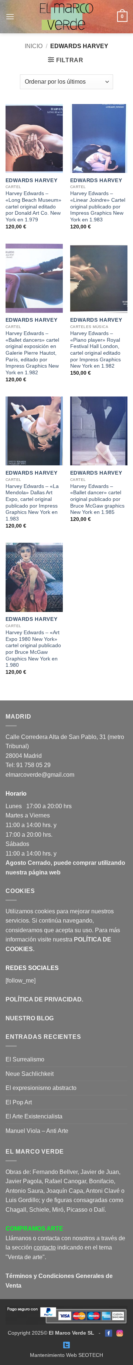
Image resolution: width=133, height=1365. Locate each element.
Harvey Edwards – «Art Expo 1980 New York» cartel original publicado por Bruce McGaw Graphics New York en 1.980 (33, 649)
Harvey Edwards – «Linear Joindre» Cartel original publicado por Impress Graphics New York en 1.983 (97, 207)
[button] (10, 16)
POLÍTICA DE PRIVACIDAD (44, 999)
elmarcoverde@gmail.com (40, 775)
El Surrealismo (25, 1059)
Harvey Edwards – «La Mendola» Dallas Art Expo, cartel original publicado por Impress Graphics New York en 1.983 (32, 503)
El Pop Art (19, 1102)
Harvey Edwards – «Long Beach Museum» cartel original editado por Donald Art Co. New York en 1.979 (33, 207)
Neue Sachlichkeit (30, 1074)
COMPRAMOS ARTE (34, 1228)
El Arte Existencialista (34, 1116)
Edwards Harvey (32, 180)
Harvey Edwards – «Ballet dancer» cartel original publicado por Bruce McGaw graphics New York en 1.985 (97, 499)
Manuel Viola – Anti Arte (37, 1131)
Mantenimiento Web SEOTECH (66, 1355)
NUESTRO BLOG (30, 1018)
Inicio (33, 46)
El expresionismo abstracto (41, 1088)
